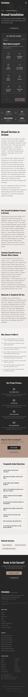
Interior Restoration (20, 545)
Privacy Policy (4, 625)
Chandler (16, 660)
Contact (3, 621)
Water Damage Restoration (9, 548)
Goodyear (16, 666)
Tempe (16, 662)
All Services (4, 616)
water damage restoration (8, 191)
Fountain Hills (17, 669)
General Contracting (6, 644)
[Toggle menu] (26, 3)
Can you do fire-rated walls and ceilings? (11, 515)
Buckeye (3, 667)
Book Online (14, 448)
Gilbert (2, 662)
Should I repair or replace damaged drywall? (12, 496)
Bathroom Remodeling (7, 640)
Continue (19, 99)
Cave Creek (4, 669)
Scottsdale (16, 658)
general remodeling (7, 196)
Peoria (15, 664)
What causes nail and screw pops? (12, 521)
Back (7, 99)
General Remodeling (7, 545)
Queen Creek (17, 671)
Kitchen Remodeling (6, 637)
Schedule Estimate (14, 573)
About (2, 614)
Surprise (3, 666)
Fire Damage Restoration (7, 648)
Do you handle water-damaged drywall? (11, 483)
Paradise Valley (4, 671)
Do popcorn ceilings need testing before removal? (12, 526)
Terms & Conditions (6, 627)
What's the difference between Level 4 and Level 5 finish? (13, 490)
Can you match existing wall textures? (11, 471)
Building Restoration (6, 646)
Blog (2, 618)
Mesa (2, 660)
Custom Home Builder (6, 642)
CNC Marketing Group (17, 688)
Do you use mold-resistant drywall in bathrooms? (13, 502)
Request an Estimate (6, 623)
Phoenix (3, 658)
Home (2, 10)
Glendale (3, 664)
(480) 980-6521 (15, 28)
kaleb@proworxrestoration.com (10, 676)
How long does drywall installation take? (13, 477)
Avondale (16, 667)
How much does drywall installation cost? (13, 509)
